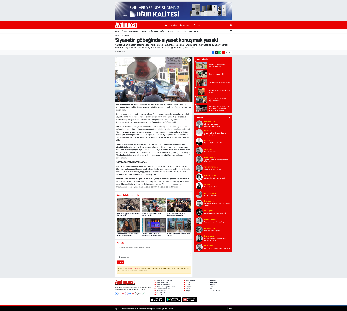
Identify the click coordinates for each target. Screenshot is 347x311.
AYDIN (117, 31)
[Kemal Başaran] (199, 159)
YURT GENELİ (133, 31)
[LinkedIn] (129, 293)
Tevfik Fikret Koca (211, 167)
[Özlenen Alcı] (199, 141)
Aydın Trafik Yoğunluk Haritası (166, 287)
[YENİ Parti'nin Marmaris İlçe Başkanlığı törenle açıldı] (179, 205)
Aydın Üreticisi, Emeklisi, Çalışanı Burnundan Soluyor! (215, 134)
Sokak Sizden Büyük (211, 187)
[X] (119, 293)
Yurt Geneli (213, 281)
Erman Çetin (208, 246)
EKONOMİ (170, 31)
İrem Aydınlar (209, 236)
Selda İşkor (208, 211)
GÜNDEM (124, 31)
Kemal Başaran (209, 157)
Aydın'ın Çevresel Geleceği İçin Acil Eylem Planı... (216, 160)
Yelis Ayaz (207, 184)
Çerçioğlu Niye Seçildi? (212, 231)
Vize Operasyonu (210, 152)
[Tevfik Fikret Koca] (199, 168)
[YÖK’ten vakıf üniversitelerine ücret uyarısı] (179, 225)
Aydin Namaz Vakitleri (163, 285)
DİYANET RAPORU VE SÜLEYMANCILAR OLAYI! (212, 125)
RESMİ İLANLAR (193, 31)
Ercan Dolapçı (209, 122)
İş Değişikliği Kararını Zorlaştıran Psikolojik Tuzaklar (215, 239)
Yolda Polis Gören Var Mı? (213, 143)
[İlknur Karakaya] (199, 221)
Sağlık (188, 285)
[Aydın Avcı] (199, 150)
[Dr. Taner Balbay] (199, 194)
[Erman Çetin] (199, 247)
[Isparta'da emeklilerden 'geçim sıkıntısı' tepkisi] (154, 205)
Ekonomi (212, 285)
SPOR (184, 31)
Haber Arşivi (160, 295)
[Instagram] (126, 293)
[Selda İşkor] (199, 212)
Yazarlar (198, 25)
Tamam (230, 308)
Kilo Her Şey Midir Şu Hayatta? (214, 178)
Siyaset (188, 283)
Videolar (186, 25)
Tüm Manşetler (161, 291)
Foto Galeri (172, 25)
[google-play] (174, 299)
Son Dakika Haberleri (163, 293)
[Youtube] (133, 293)
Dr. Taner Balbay (210, 193)
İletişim (188, 291)
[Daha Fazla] (223, 52)
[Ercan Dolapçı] (199, 124)
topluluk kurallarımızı (134, 268)
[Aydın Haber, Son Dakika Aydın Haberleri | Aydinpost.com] (126, 25)
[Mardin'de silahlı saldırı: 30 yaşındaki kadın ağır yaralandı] (154, 225)
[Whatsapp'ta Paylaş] (219, 52)
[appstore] (157, 299)
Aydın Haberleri (190, 281)
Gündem (126, 35)
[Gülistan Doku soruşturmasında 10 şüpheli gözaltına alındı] (128, 225)
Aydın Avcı (208, 149)
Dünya (211, 287)
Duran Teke (208, 130)
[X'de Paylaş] (216, 52)
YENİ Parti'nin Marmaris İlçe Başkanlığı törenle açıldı (176, 214)
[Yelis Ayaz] (199, 185)
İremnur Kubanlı (210, 176)
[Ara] (231, 25)
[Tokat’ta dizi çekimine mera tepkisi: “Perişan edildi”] (128, 205)
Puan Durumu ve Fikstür (164, 289)
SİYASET (143, 31)
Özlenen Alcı (208, 140)
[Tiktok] (136, 293)
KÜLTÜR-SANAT (153, 31)
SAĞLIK (162, 31)
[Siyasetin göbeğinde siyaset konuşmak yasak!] (153, 79)
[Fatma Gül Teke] (199, 229)
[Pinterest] (123, 293)
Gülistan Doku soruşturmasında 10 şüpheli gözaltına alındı (128, 234)
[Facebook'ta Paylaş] (213, 52)
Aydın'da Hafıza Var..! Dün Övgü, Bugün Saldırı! (217, 204)
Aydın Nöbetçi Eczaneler (164, 281)
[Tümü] (229, 118)
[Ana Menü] (231, 31)
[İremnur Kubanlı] (199, 177)
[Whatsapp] (143, 293)
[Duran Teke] (199, 133)
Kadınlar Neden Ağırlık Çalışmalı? (215, 213)
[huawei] (190, 299)
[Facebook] (116, 293)
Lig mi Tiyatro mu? (210, 196)
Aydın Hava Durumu (163, 283)
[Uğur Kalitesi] (173, 10)
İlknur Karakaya (210, 219)
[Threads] (139, 293)
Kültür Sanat (213, 283)
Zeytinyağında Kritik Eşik (212, 169)
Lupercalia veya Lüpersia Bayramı (215, 222)
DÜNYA (177, 31)
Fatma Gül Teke (209, 228)
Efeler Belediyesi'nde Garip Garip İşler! (217, 248)
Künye (211, 289)
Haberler (118, 35)
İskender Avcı (209, 201)
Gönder (120, 262)
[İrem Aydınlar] (199, 238)
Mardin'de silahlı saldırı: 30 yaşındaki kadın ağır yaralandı (151, 234)
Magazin (188, 287)
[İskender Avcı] (199, 203)
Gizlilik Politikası (215, 291)
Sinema (188, 289)
